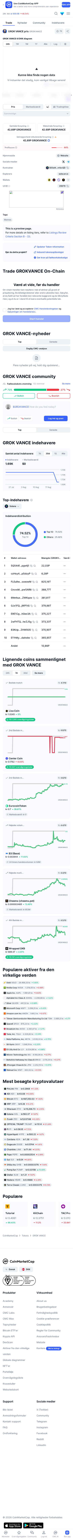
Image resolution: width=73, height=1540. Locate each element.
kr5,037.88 (23, 1119)
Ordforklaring (10, 1433)
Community (42, 1415)
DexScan (8, 1342)
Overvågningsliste (13, 1377)
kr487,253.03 (25, 1098)
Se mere (66, 383)
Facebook (42, 1433)
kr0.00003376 (27, 1164)
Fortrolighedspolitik (47, 1312)
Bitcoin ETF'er (10, 1330)
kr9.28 (20, 1103)
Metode (40, 1342)
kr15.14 (29, 1124)
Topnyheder (9, 1324)
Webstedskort (11, 1389)
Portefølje (8, 1371)
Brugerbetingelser (46, 1306)
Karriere (40, 1348)
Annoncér (8, 1306)
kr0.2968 (22, 1088)
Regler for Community (48, 1330)
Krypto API (9, 1336)
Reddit (40, 1439)
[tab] (48, 106)
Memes (7, 219)
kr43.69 (20, 1093)
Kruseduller (9, 1383)
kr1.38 (22, 1139)
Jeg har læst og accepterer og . (34, 310)
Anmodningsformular (14, 1415)
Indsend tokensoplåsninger (50, 252)
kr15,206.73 (25, 1109)
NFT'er (6, 1365)
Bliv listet (8, 1409)
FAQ (5, 1427)
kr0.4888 (24, 1179)
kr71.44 (23, 1149)
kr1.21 (21, 1174)
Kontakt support (12, 1421)
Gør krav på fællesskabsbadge (52, 257)
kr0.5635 (19, 1129)
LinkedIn (41, 1445)
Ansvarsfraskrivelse (47, 1336)
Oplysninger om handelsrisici (21, 311)
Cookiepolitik (43, 1324)
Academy (8, 1300)
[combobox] (36, 113)
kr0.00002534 (25, 1154)
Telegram (41, 1421)
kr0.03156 (26, 1169)
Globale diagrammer (14, 1360)
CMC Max (8, 1318)
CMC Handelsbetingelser (46, 308)
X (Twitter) (42, 1409)
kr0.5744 (24, 1144)
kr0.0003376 (28, 1184)
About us (41, 1300)
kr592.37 (22, 1114)
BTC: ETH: (24, 13)
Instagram (42, 1427)
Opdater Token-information (50, 246)
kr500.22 (25, 1134)
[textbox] (40, 409)
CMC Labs (9, 1312)
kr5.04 (19, 1159)
